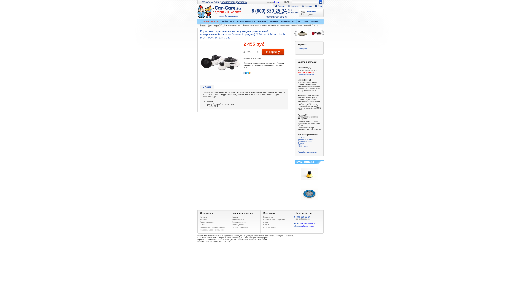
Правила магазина (207, 222)
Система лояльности (240, 227)
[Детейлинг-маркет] (219, 9)
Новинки (235, 217)
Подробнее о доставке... (307, 152)
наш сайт (223, 16)
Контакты (308, 6)
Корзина (302, 44)
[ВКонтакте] (244, 73)
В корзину (273, 52)
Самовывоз (295, 6)
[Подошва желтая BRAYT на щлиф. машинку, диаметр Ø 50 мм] (309, 166)
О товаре (207, 86)
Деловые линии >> (305, 141)
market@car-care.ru (276, 16)
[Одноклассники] (250, 73)
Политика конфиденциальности (212, 227)
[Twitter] (247, 73)
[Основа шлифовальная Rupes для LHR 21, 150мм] (309, 186)
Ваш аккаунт (268, 217)
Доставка (281, 6)
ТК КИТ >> (302, 145)
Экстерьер (273, 21)
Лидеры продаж (238, 220)
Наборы (314, 21)
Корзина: (311, 13)
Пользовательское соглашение (212, 230)
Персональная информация (274, 220)
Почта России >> (304, 147)
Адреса (266, 222)
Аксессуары (303, 21)
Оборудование (288, 21)
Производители (238, 225)
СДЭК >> (301, 137)
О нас (320, 6)
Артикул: (247, 58)
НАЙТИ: (287, 2)
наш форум (233, 16)
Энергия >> (302, 143)
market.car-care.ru (307, 226)
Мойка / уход (228, 21)
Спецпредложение (239, 222)
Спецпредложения (211, 21)
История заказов (269, 227)
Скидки (266, 225)
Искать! (320, 2)
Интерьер (262, 21)
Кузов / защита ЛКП (246, 21)
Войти (276, 2)
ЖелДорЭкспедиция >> (307, 139)
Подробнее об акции (306, 75)
